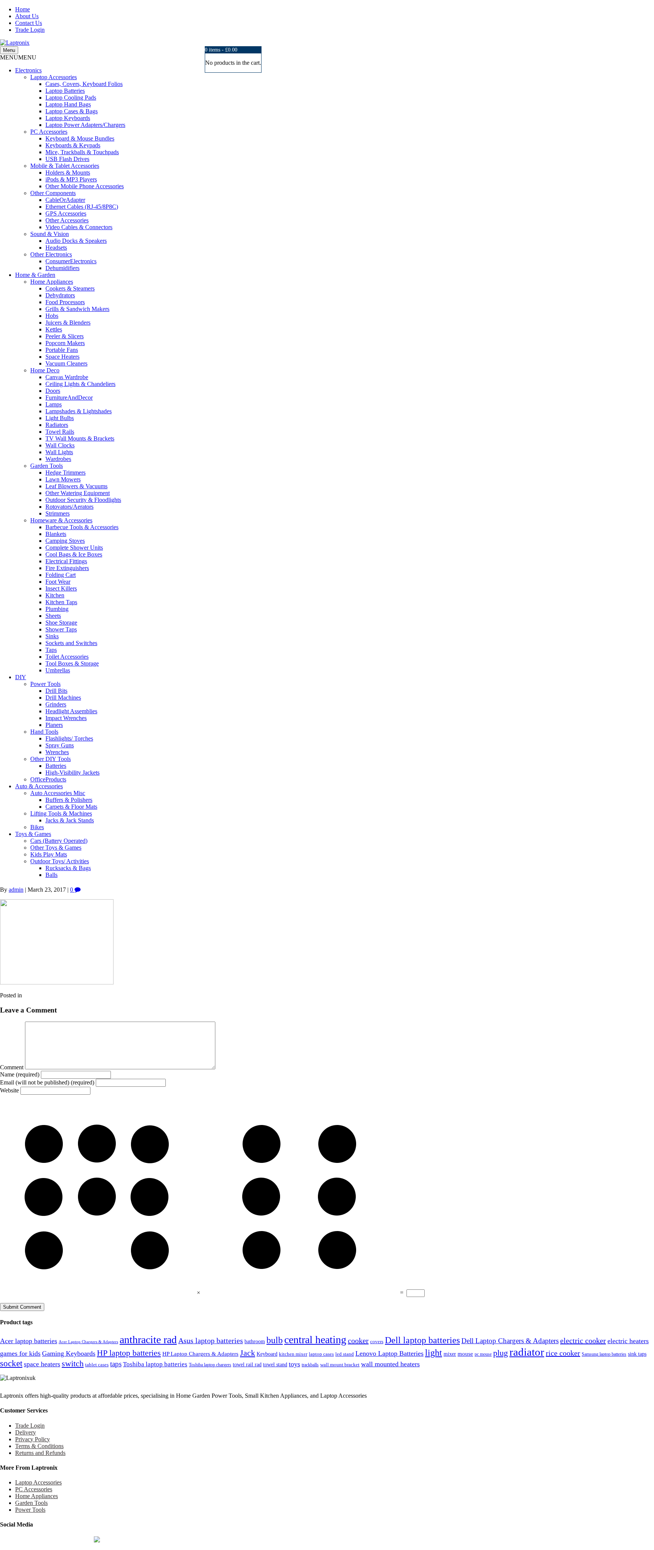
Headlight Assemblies (71, 711)
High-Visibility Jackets (72, 772)
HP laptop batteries (129, 1353)
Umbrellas (57, 670)
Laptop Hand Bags (68, 104)
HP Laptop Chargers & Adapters (200, 1354)
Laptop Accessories (53, 77)
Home (22, 9)
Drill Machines (63, 697)
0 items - (221, 50)
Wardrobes (58, 459)
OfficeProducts (48, 779)
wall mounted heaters (390, 1364)
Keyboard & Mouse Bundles (79, 138)
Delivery (25, 1432)
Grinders (55, 704)
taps (115, 1364)
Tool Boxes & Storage (72, 663)
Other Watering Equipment (77, 493)
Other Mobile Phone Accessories (84, 186)
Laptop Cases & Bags (71, 111)
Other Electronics (51, 254)
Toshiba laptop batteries (155, 1364)
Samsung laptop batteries (604, 1354)
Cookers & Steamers (70, 288)
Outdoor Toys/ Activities (59, 861)
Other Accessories (67, 220)
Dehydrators (60, 295)
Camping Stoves (65, 541)
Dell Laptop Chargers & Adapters (510, 1341)
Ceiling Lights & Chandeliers (80, 384)
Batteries (55, 765)
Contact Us (28, 23)
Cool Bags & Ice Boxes (73, 554)
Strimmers (57, 513)
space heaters (42, 1364)
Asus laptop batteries (210, 1341)
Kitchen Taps (61, 602)
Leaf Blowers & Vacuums (76, 486)
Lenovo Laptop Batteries (389, 1353)
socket (11, 1363)
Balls (51, 875)
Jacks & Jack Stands (69, 820)
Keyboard (267, 1354)
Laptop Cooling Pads (70, 97)
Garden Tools (46, 465)
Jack (247, 1353)
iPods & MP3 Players (71, 179)
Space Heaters (62, 356)
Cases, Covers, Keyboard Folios (84, 84)
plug (500, 1353)
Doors (52, 391)
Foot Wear (57, 581)
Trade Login (30, 30)
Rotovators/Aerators (69, 506)
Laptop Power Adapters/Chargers (85, 125)
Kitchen (54, 595)
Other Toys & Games (55, 847)
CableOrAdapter (65, 200)
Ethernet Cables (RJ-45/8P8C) (81, 206)
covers (376, 1341)
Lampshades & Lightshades (78, 411)
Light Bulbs (59, 418)
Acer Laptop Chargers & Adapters (88, 1342)
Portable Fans (61, 350)
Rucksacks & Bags (68, 868)
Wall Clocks (60, 445)
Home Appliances (51, 281)
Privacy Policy (32, 1439)
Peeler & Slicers (64, 336)
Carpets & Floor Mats (71, 806)
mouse (465, 1353)
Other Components (53, 193)
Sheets (53, 615)
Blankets (55, 534)
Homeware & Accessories (61, 520)
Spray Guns (59, 745)
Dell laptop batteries (422, 1340)
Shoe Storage (61, 622)
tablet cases (97, 1364)
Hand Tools (44, 731)
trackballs (310, 1364)
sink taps (637, 1354)
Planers (54, 725)
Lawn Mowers (63, 479)
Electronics (28, 70)
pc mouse (483, 1354)
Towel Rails (59, 431)
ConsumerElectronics (71, 261)
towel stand (275, 1364)
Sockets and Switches (71, 643)
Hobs (51, 315)
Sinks (52, 636)
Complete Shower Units (74, 547)
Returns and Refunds (40, 1453)
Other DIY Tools (50, 759)
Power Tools (45, 684)
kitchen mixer (293, 1354)
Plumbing (57, 609)
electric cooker (583, 1340)
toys (294, 1364)
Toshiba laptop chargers (210, 1364)
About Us (27, 16)
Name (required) (19, 1074)
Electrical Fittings (66, 561)
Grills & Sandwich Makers (77, 309)
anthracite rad (148, 1339)
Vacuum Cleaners (66, 363)
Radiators (56, 425)
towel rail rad (247, 1364)
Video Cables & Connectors (78, 227)
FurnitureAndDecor (69, 397)
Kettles (53, 329)
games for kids (20, 1353)
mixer (450, 1354)
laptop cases (321, 1354)
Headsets (56, 247)
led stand (344, 1354)
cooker (358, 1340)
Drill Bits (56, 691)
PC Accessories (48, 131)
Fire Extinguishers (67, 568)
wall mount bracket (340, 1364)
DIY (20, 677)
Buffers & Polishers (68, 800)
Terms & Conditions (39, 1446)
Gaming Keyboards (68, 1353)
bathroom (254, 1341)
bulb (274, 1340)
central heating (315, 1339)
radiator (526, 1352)
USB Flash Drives (67, 159)
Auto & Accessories (39, 786)
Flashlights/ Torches (69, 738)
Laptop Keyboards (67, 118)
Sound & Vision (49, 234)
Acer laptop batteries (28, 1341)
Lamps (53, 404)
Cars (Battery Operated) (58, 841)
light (433, 1353)
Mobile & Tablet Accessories (64, 165)
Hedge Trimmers (65, 472)
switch (73, 1363)
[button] (18, 57)
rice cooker (563, 1353)
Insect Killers (61, 588)
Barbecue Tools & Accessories (81, 527)
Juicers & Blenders (67, 322)
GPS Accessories (65, 213)
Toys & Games (33, 834)
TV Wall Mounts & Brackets (79, 438)
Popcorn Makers (65, 343)
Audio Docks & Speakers (76, 241)
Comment (11, 1067)
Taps (51, 650)
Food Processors (65, 302)
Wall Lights (59, 452)
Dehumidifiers (62, 268)
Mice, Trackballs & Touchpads (82, 152)
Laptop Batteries (65, 91)
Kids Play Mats (48, 854)
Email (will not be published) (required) (47, 1082)
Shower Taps (61, 629)
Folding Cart (60, 575)
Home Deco (44, 370)
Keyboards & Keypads (72, 145)
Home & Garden (35, 275)
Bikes (37, 827)
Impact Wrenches (66, 718)
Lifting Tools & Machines (61, 813)
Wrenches (57, 752)
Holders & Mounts (67, 172)
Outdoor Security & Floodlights (83, 500)
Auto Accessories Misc (57, 793)
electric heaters (628, 1341)
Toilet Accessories (67, 656)
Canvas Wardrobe (66, 377)
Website (9, 1090)
